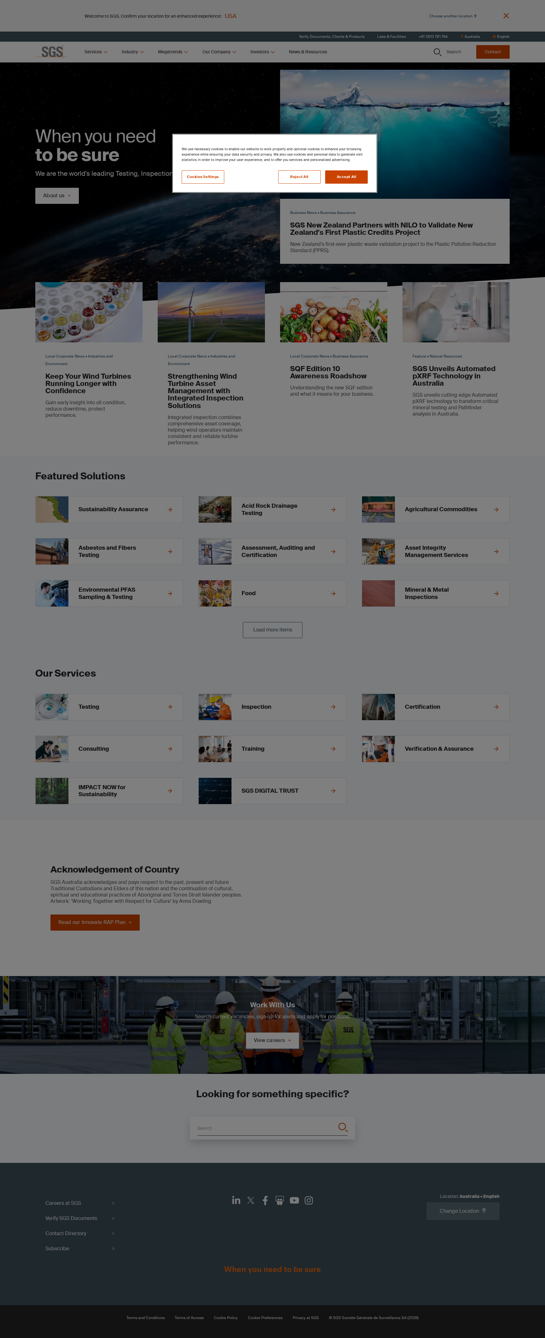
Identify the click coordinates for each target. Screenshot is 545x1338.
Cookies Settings (203, 177)
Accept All (346, 177)
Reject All (299, 177)
